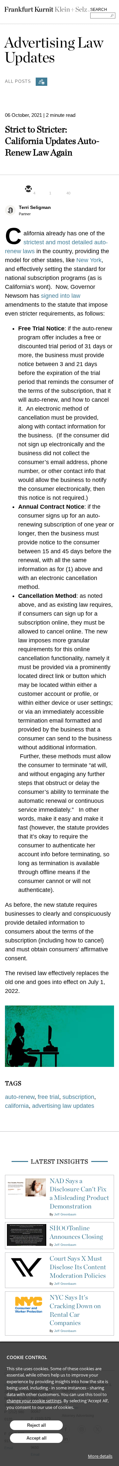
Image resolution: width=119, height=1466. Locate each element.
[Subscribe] (41, 82)
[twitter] (44, 189)
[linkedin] (59, 189)
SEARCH (98, 9)
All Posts (18, 81)
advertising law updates (63, 1106)
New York (88, 260)
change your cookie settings (34, 1401)
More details (100, 1456)
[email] (28, 189)
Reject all (36, 1425)
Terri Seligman (35, 207)
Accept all (36, 1438)
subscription (78, 1097)
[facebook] (75, 189)
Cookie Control (27, 1357)
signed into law (60, 295)
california (17, 1106)
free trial (48, 1097)
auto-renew (19, 1097)
